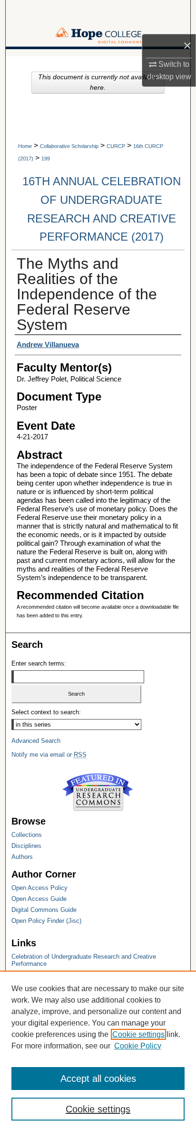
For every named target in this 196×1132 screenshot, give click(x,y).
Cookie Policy (137, 1046)
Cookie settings (138, 1034)
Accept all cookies (98, 1078)
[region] (98, 1051)
